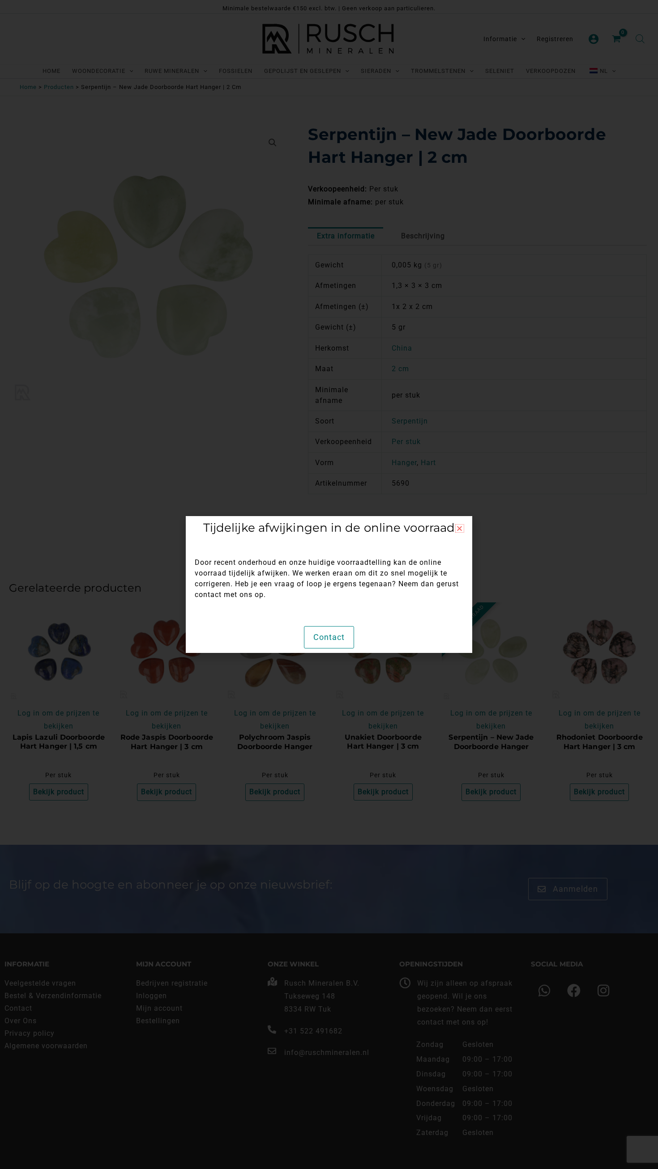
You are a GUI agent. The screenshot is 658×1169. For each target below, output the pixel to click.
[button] (459, 528)
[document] (329, 584)
